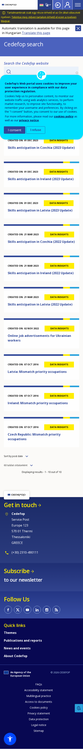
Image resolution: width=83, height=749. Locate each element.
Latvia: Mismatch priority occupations (37, 372)
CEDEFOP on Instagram (47, 610)
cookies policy (64, 116)
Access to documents (38, 702)
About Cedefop (15, 656)
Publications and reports (23, 640)
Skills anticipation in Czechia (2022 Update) (41, 242)
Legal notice (38, 725)
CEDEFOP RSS (56, 610)
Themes (10, 633)
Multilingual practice (38, 696)
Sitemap (39, 731)
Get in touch (20, 505)
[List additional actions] (49, 5)
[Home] (9, 5)
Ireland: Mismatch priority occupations (38, 403)
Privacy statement (38, 713)
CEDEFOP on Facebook (8, 610)
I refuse (35, 130)
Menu (78, 4)
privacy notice (29, 120)
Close (78, 28)
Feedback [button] (79, 708)
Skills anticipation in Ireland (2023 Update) (41, 179)
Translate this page (36, 33)
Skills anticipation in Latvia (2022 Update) (40, 304)
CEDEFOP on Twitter (18, 610)
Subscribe (17, 571)
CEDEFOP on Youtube (27, 610)
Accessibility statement (38, 690)
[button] (10, 739)
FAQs (38, 684)
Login (58, 5)
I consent (14, 130)
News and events (17, 648)
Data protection (39, 719)
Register (67, 5)
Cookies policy (39, 707)
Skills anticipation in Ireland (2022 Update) (41, 273)
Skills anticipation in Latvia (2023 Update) (40, 210)
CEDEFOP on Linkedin (37, 610)
